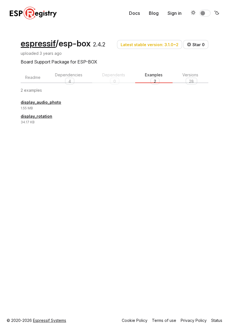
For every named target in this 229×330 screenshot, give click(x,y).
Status (216, 320)
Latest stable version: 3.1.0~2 (149, 44)
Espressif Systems (49, 320)
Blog (154, 13)
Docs (134, 13)
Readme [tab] (32, 77)
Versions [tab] (190, 77)
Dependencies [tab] (68, 77)
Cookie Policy (134, 320)
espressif (38, 43)
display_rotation (36, 116)
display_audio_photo (41, 102)
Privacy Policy (194, 320)
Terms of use (164, 320)
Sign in (175, 13)
